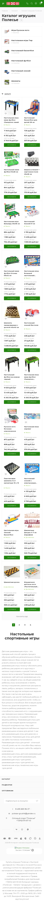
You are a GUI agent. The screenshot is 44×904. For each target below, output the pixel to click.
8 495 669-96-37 (22, 809)
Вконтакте (16, 829)
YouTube (22, 829)
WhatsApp (27, 829)
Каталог (6, 779)
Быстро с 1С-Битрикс (23, 850)
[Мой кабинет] (36, 4)
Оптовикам (7, 791)
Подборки (7, 785)
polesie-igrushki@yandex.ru (23, 813)
